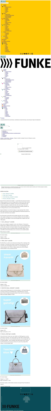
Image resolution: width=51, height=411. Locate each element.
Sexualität (6, 26)
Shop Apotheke (7, 51)
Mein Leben (7, 28)
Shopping (6, 23)
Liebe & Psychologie (6, 24)
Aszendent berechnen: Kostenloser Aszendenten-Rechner (11, 133)
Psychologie (7, 29)
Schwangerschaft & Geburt (9, 15)
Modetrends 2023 (5, 132)
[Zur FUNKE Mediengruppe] (25, 67)
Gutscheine (5, 43)
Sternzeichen (4, 131)
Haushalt (6, 9)
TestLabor (5, 42)
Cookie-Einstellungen (26, 399)
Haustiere (6, 11)
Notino (6, 46)
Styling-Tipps (7, 20)
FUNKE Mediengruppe (9, 410)
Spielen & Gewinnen (6, 41)
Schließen (3, 1)
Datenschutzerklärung (26, 398)
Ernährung (7, 33)
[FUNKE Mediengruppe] (10, 409)
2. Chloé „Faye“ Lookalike (7, 195)
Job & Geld (5, 36)
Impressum (26, 396)
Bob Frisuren (4, 135)
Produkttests (4, 136)
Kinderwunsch (7, 14)
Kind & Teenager (8, 17)
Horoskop (5, 39)
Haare (6, 21)
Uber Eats (7, 49)
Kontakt (26, 400)
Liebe (6, 25)
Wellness (4, 31)
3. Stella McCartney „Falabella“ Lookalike (10, 196)
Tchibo (6, 44)
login (0, 122)
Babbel (6, 48)
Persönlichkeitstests (8, 30)
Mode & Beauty (5, 18)
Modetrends (7, 19)
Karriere (6, 37)
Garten (6, 10)
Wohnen (6, 8)
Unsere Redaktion (26, 397)
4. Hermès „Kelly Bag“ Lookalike (8, 198)
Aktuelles (4, 4)
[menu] (1, 128)
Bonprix (6, 47)
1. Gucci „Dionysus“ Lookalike (8, 193)
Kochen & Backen (8, 6)
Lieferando (7, 50)
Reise (6, 12)
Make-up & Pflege (8, 22)
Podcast (3, 134)
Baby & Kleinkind (8, 16)
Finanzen (6, 38)
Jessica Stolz (26, 147)
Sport (6, 34)
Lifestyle (4, 5)
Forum (4, 40)
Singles (6, 27)
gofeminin (2, 138)
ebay (6, 45)
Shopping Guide (7, 386)
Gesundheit (7, 32)
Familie (4, 13)
